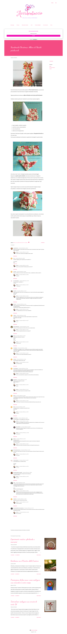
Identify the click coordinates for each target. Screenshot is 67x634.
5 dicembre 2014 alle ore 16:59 (23, 490)
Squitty (14, 438)
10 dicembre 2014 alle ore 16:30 (24, 432)
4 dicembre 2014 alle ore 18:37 (20, 406)
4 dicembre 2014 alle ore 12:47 (24, 326)
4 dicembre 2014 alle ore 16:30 (23, 252)
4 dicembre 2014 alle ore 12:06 (21, 315)
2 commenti (17, 595)
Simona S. (14, 304)
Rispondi (15, 256)
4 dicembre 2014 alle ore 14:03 (20, 335)
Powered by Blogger (34, 630)
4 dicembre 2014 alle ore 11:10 (24, 280)
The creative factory (52, 67)
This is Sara (15, 263)
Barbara (17, 252)
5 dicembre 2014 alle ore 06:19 (23, 460)
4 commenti (17, 617)
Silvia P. (14, 395)
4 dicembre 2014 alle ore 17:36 (23, 389)
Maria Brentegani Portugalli (17, 472)
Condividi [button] (51, 61)
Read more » (39, 595)
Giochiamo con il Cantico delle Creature (25, 561)
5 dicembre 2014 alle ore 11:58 (20, 482)
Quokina (14, 359)
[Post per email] (28, 242)
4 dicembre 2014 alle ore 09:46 (20, 258)
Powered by (31, 39)
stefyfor (14, 315)
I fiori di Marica (15, 368)
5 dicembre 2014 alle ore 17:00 (23, 466)
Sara (14, 258)
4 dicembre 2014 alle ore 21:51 (21, 438)
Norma (14, 335)
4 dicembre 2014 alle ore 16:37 (23, 320)
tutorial (50, 68)
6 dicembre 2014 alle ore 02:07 (25, 426)
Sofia (14, 482)
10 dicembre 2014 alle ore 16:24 (24, 512)
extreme (14, 271)
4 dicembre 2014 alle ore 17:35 (23, 384)
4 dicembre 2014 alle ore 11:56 (21, 304)
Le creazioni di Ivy (16, 280)
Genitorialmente (16, 460)
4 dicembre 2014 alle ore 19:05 (23, 400)
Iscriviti (33, 35)
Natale (50, 66)
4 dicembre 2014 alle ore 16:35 (23, 362)
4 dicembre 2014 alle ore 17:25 (22, 379)
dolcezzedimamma (16, 326)
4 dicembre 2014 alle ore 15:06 (23, 368)
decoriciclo (15, 379)
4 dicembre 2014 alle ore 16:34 (23, 309)
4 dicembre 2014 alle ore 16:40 (23, 274)
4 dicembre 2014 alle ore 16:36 (23, 341)
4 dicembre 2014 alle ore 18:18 (20, 395)
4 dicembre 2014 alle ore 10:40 (21, 271)
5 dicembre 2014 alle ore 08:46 (27, 472)
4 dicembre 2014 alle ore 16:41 (23, 284)
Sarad (14, 406)
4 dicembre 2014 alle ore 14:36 (21, 359)
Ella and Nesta (18, 426)
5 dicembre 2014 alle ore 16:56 (23, 443)
